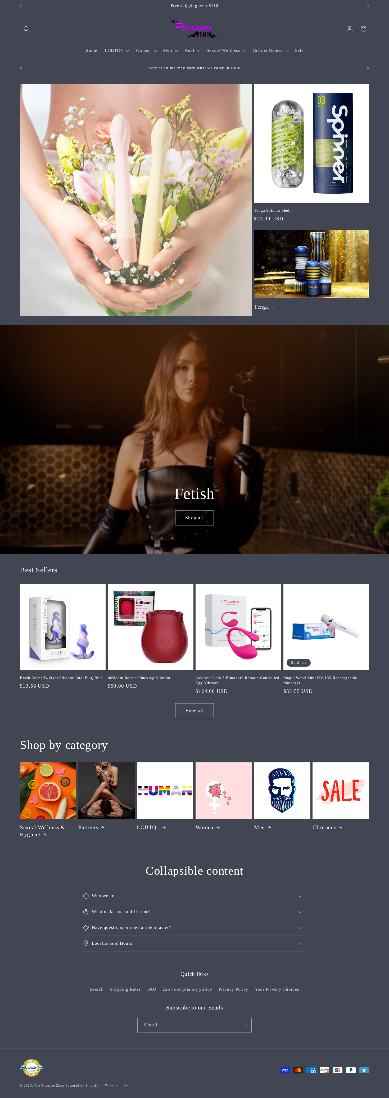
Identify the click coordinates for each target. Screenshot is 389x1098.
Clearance (324, 827)
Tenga (261, 307)
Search (97, 989)
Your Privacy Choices (277, 989)
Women (205, 827)
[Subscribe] (244, 1025)
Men (259, 827)
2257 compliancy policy (187, 989)
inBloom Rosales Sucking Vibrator (139, 678)
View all (194, 710)
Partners (88, 827)
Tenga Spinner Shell (272, 210)
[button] (27, 29)
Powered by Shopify (82, 1085)
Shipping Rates (125, 989)
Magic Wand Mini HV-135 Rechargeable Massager (320, 680)
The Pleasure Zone (49, 1085)
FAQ (151, 989)
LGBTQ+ (148, 827)
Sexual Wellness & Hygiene (42, 830)
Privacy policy (117, 1085)
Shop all (194, 517)
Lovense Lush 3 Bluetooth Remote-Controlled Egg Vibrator (237, 680)
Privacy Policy (233, 989)
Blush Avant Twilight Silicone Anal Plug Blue (61, 678)
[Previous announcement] (21, 6)
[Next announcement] (368, 6)
